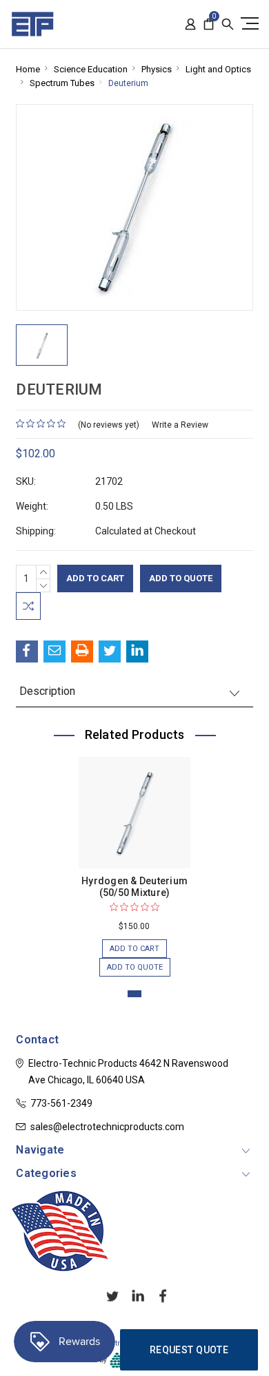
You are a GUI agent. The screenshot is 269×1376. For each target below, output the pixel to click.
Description (47, 691)
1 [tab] (134, 993)
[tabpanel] (135, 860)
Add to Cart (134, 948)
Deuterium (128, 83)
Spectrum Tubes (62, 83)
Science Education (91, 69)
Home (28, 69)
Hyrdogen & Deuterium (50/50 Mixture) (134, 886)
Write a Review (180, 425)
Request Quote (189, 1349)
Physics (156, 69)
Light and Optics (218, 69)
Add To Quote (180, 578)
